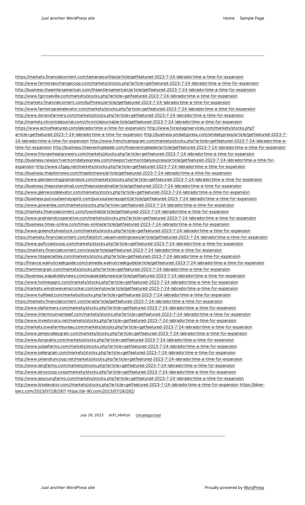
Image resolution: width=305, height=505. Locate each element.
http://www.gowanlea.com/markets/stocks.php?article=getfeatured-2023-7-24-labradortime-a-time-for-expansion (124, 205)
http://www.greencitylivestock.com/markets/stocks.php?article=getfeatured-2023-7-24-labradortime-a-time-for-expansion (133, 230)
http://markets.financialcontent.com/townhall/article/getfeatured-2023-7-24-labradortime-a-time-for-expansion (122, 211)
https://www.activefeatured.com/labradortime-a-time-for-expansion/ (80, 128)
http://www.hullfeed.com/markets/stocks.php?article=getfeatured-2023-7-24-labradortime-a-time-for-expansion (123, 294)
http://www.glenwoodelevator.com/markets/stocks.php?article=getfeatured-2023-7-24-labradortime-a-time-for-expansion (132, 192)
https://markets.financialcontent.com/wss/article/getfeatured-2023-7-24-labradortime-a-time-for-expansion (118, 250)
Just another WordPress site (68, 18)
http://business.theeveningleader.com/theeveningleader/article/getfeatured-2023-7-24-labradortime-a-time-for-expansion (169, 147)
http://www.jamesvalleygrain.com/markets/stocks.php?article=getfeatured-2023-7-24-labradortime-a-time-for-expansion (131, 333)
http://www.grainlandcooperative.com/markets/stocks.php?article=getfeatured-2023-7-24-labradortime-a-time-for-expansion (135, 218)
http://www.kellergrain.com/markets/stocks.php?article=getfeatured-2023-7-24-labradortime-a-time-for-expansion (125, 352)
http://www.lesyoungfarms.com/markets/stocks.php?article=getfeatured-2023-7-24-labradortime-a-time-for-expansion (129, 378)
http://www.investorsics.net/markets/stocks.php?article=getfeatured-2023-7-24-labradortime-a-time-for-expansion (125, 320)
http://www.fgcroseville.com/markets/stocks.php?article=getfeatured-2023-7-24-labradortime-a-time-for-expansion (126, 96)
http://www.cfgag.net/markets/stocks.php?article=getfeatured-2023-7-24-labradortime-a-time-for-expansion (140, 166)
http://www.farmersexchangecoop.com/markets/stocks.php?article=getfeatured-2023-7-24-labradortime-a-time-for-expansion (137, 83)
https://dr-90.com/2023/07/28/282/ (101, 391)
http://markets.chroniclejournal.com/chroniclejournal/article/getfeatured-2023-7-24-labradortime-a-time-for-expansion (128, 121)
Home (228, 18)
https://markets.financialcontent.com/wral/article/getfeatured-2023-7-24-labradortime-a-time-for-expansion (119, 301)
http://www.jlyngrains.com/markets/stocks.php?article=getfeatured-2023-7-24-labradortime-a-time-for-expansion (124, 339)
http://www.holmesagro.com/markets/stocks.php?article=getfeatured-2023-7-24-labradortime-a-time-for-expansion (126, 282)
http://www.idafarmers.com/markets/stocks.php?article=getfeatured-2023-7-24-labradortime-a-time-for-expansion (125, 307)
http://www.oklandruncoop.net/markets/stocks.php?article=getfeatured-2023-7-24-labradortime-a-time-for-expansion (128, 359)
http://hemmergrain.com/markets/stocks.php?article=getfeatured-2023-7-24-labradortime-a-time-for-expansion (122, 269)
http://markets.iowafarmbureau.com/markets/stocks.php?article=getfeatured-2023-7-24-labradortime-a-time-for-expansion (133, 327)
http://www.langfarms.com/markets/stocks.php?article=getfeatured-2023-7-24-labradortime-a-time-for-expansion (125, 365)
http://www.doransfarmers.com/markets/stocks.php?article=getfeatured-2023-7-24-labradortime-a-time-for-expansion (129, 115)
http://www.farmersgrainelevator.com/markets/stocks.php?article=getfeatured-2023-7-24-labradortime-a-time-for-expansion (135, 108)
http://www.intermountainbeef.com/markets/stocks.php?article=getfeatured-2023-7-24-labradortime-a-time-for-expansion (133, 314)
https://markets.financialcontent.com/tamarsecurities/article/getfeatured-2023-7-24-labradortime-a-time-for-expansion (129, 76)
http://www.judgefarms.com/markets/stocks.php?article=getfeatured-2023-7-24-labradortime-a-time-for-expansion (126, 346)
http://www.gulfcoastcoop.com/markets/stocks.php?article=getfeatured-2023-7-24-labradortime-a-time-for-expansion (129, 243)
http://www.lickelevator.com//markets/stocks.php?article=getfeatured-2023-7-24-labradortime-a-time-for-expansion (127, 384)
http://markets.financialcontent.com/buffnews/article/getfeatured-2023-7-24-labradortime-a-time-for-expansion (122, 102)
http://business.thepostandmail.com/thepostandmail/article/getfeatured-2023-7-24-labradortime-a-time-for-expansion (128, 186)
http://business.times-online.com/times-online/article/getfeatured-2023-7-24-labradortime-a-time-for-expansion (122, 224)
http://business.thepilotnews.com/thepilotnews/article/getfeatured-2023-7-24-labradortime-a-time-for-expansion (123, 173)
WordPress (254, 487)
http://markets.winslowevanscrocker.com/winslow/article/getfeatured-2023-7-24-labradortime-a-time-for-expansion (126, 288)
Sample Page (252, 18)
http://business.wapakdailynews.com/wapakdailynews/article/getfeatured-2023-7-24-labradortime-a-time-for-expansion (130, 275)
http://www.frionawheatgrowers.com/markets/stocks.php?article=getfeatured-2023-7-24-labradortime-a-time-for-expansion (135, 153)
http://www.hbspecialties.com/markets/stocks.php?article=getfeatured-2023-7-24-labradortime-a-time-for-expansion (127, 256)
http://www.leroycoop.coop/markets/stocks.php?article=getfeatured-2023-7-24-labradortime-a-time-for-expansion (125, 372)
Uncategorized (148, 415)
